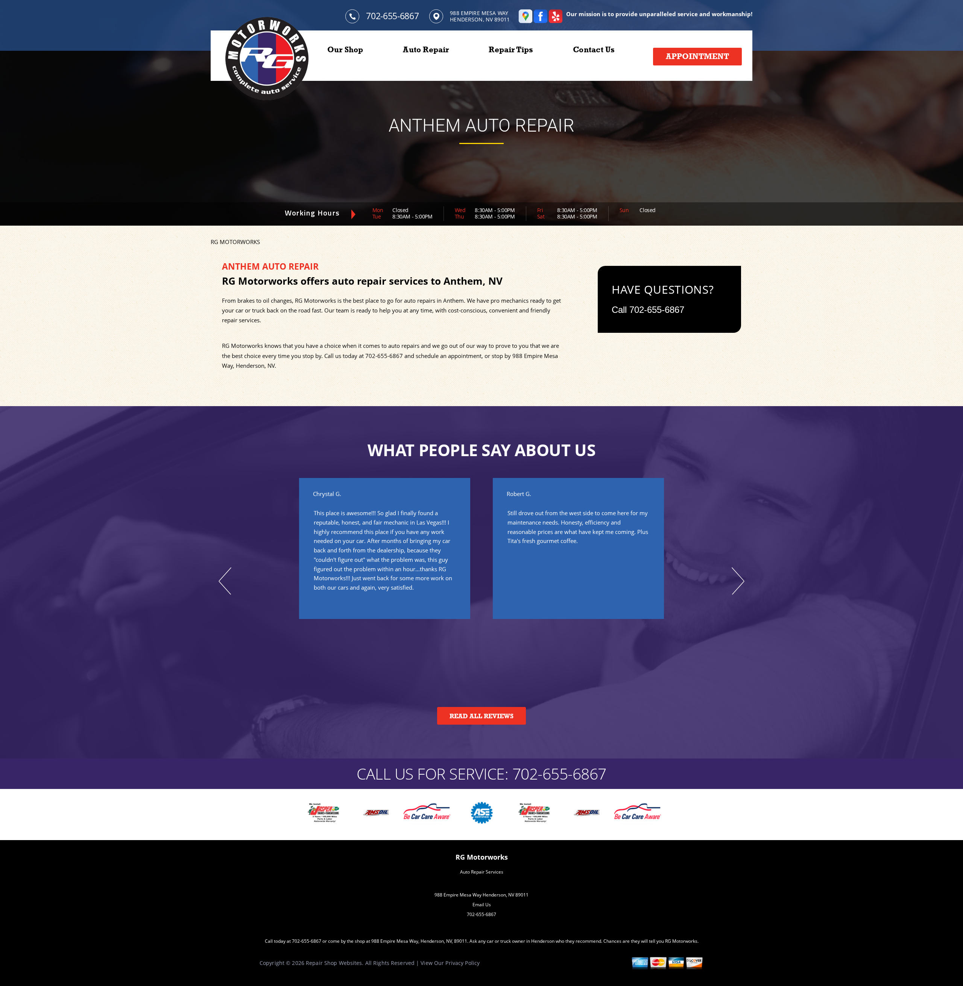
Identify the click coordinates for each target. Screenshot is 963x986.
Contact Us (594, 50)
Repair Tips (511, 50)
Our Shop (345, 50)
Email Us (481, 904)
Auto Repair (426, 50)
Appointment (697, 56)
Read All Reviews (481, 716)
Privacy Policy (462, 962)
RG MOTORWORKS (235, 242)
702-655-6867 (392, 16)
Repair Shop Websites (334, 962)
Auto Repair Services (481, 872)
